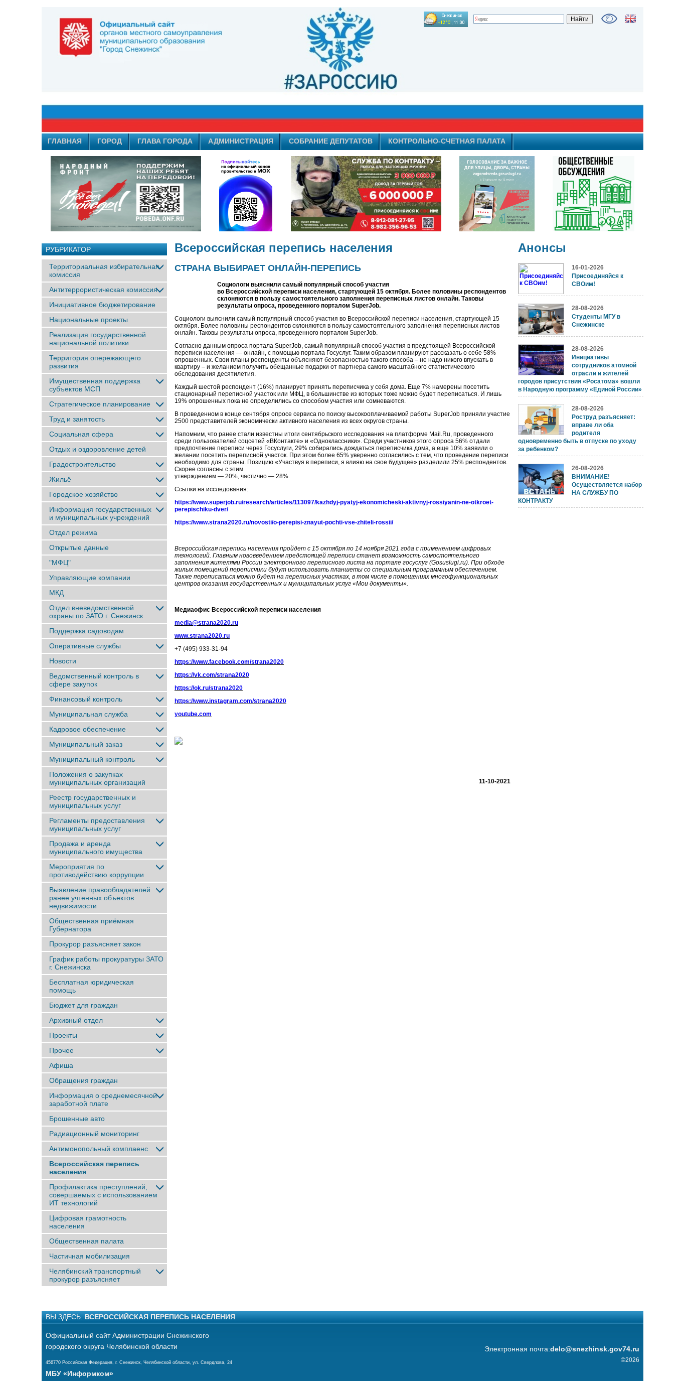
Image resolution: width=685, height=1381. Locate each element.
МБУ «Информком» (79, 1373)
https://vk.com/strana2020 (212, 674)
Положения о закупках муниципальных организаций (97, 778)
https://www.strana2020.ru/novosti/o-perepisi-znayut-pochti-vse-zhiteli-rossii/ (284, 522)
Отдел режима (73, 532)
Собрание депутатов (331, 141)
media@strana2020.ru (206, 622)
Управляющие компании (89, 578)
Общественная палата (86, 1241)
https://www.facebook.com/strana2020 (229, 661)
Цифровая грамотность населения (87, 1222)
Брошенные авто (77, 1119)
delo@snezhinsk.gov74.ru (594, 1349)
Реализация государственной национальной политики (97, 339)
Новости (62, 661)
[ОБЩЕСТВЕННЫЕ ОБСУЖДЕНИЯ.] (593, 193)
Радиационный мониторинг (94, 1134)
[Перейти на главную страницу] (252, 69)
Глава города (165, 141)
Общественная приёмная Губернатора (91, 925)
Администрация (240, 141)
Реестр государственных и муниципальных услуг (92, 801)
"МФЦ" (60, 563)
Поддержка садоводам (86, 631)
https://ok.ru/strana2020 (209, 688)
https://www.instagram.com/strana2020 (230, 701)
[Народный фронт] (126, 193)
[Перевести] (630, 19)
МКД (56, 593)
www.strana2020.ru (202, 635)
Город (109, 141)
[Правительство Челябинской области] (245, 193)
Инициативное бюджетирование (102, 305)
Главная (65, 141)
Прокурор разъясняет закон (95, 944)
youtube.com (193, 714)
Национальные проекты (88, 320)
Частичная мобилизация (89, 1256)
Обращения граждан (83, 1080)
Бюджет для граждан (83, 1005)
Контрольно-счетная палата (446, 141)
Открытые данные (79, 547)
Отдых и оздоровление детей (97, 449)
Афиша (61, 1065)
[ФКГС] (497, 193)
